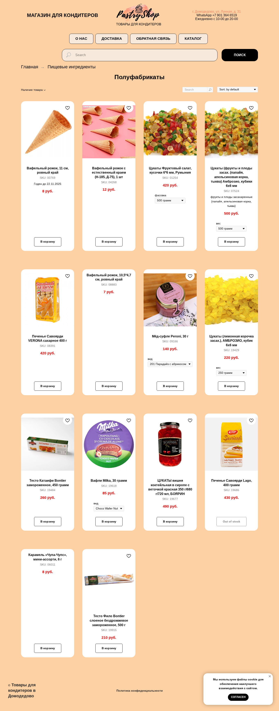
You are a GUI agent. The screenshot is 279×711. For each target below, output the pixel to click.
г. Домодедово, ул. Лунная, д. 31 (216, 11)
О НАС (81, 39)
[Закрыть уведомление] (270, 676)
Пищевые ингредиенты (72, 66)
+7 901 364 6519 (224, 15)
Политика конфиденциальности (139, 690)
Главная (29, 66)
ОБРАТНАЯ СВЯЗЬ (153, 39)
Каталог (193, 39)
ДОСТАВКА (112, 39)
